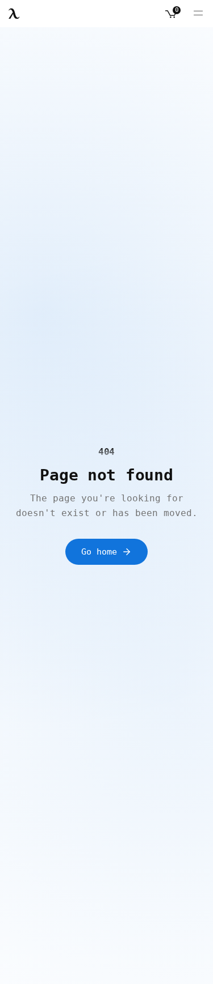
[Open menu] (198, 13)
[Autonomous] (14, 13)
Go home (99, 552)
